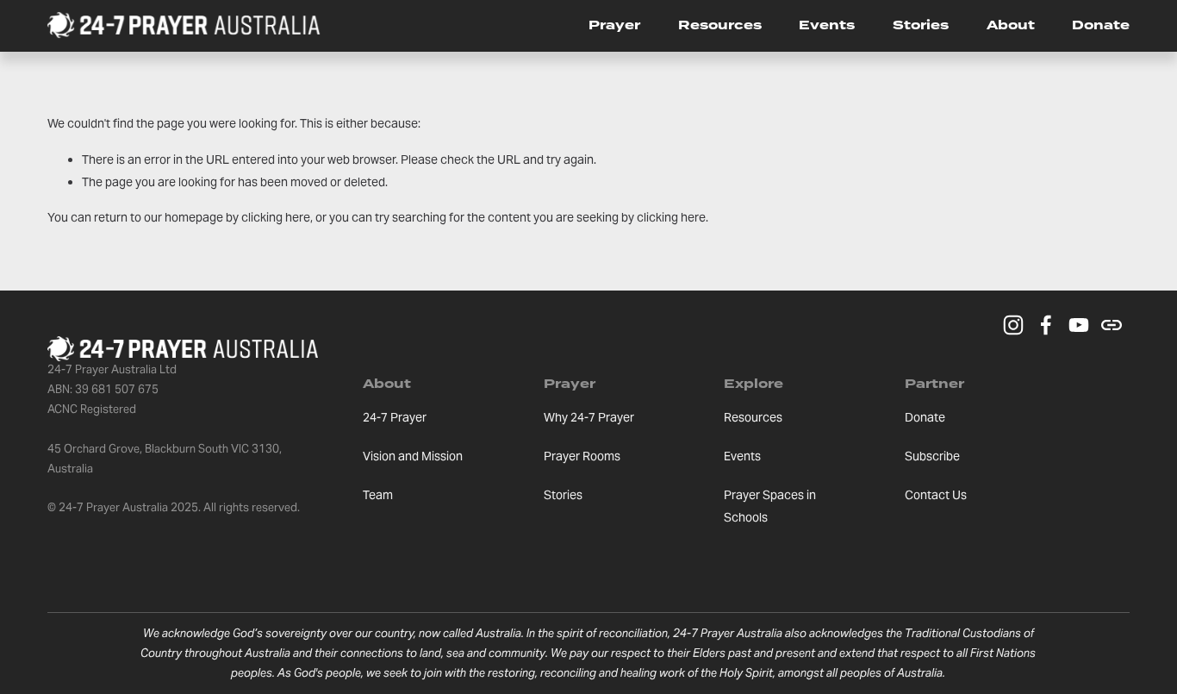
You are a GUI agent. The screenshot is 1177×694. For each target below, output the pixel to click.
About (1011, 25)
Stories (921, 25)
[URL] (1111, 325)
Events (827, 25)
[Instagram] (1013, 325)
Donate (1101, 25)
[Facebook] (1046, 325)
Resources (720, 25)
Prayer (614, 25)
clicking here (275, 217)
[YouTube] (1078, 325)
